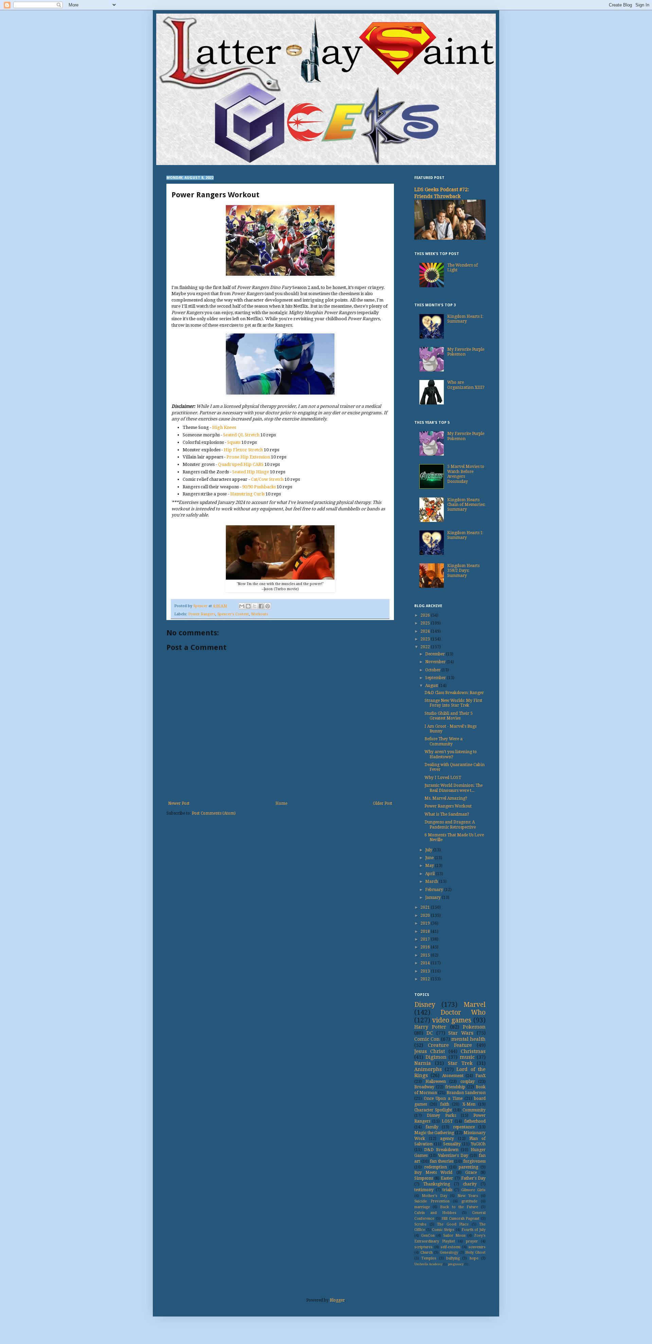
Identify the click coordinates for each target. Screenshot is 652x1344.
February (434, 889)
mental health (468, 1039)
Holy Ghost (475, 1252)
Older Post (382, 803)
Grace (471, 1172)
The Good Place (453, 1224)
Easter (447, 1178)
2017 (425, 939)
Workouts (259, 614)
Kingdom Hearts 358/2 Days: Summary (463, 570)
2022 (425, 646)
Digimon (436, 1057)
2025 (425, 623)
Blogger (337, 1300)
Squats (233, 442)
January (433, 897)
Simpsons (423, 1178)
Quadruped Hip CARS (241, 464)
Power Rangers (201, 614)
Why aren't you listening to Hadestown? (450, 754)
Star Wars (460, 1033)
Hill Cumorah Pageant (460, 1218)
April (430, 873)
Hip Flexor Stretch (243, 449)
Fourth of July (473, 1230)
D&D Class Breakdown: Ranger (454, 692)
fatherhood (475, 1121)
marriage (422, 1207)
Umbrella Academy (428, 1264)
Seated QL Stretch (241, 434)
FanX (480, 1075)
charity (470, 1184)
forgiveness (474, 1161)
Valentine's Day (453, 1155)
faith (444, 1104)
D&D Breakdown (441, 1149)
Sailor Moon (454, 1235)
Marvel (475, 1005)
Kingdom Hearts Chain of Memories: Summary (466, 504)
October (433, 670)
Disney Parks (441, 1115)
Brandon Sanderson (466, 1092)
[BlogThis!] (248, 606)
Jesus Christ (429, 1051)
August (432, 685)
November (436, 661)
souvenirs (477, 1247)
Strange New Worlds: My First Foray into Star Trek (453, 703)
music (467, 1057)
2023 (425, 639)
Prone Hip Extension (248, 456)
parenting (468, 1167)
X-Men (469, 1104)
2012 (425, 979)
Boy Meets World (433, 1172)
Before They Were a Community (443, 741)
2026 (425, 615)
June (430, 857)
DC (430, 1033)
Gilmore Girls (473, 1190)
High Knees (224, 427)
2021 (425, 907)
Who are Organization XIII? (466, 384)
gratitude (469, 1201)
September (436, 677)
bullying (453, 1258)
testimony (424, 1189)
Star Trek (460, 1063)
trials (447, 1189)
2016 (425, 947)
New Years (467, 1196)
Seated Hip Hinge (250, 471)
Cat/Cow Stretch (267, 479)
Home (281, 803)
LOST (447, 1121)
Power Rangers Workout (448, 806)
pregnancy (456, 1264)
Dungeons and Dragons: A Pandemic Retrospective (450, 824)
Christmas (473, 1051)
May (430, 865)
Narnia (422, 1063)
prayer (472, 1241)
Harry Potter (430, 1027)
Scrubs (420, 1224)
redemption (435, 1167)
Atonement (453, 1075)
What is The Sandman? (446, 814)
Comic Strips (443, 1230)
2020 (425, 915)
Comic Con (427, 1039)
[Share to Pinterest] (267, 606)
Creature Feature (450, 1045)
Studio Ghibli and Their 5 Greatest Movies (448, 716)
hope (474, 1258)
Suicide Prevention (432, 1201)
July (429, 850)
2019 (425, 923)
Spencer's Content (233, 614)
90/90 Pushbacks (259, 486)
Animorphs (428, 1069)
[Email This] (241, 606)
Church (426, 1252)
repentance (464, 1127)
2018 (425, 931)
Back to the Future (459, 1207)
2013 (425, 971)
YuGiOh (478, 1144)
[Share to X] (254, 606)
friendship (455, 1087)
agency (447, 1138)
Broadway (424, 1087)
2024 (425, 631)
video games (451, 1020)
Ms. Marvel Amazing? (445, 798)
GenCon (428, 1235)
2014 (425, 963)
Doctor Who (463, 1012)
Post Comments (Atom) (214, 813)
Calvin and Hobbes (435, 1213)
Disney (424, 1005)
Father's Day (473, 1178)
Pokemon (474, 1027)
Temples (428, 1258)
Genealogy (449, 1252)
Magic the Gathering (434, 1132)
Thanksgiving (436, 1184)
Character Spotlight (433, 1110)
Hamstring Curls (247, 493)
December (435, 654)
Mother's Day (434, 1196)
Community (474, 1110)
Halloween (435, 1081)
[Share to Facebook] (261, 606)
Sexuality (452, 1144)
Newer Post (178, 803)
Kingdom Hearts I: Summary (465, 319)
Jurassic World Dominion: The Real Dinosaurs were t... (453, 788)
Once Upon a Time (443, 1098)
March (432, 881)
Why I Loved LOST (442, 777)
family (431, 1127)
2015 (425, 955)
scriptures (423, 1247)
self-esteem (450, 1247)
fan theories (441, 1161)
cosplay (467, 1081)
